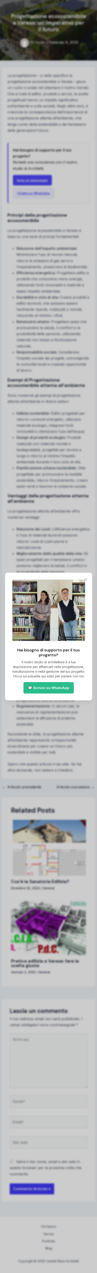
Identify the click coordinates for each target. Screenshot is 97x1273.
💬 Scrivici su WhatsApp (48, 688)
